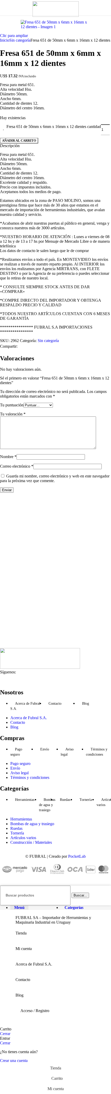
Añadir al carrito (19, 140)
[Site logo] (56, 15)
